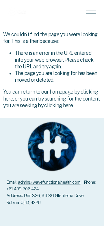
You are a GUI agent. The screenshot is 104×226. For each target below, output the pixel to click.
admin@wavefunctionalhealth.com (49, 182)
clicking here (58, 105)
